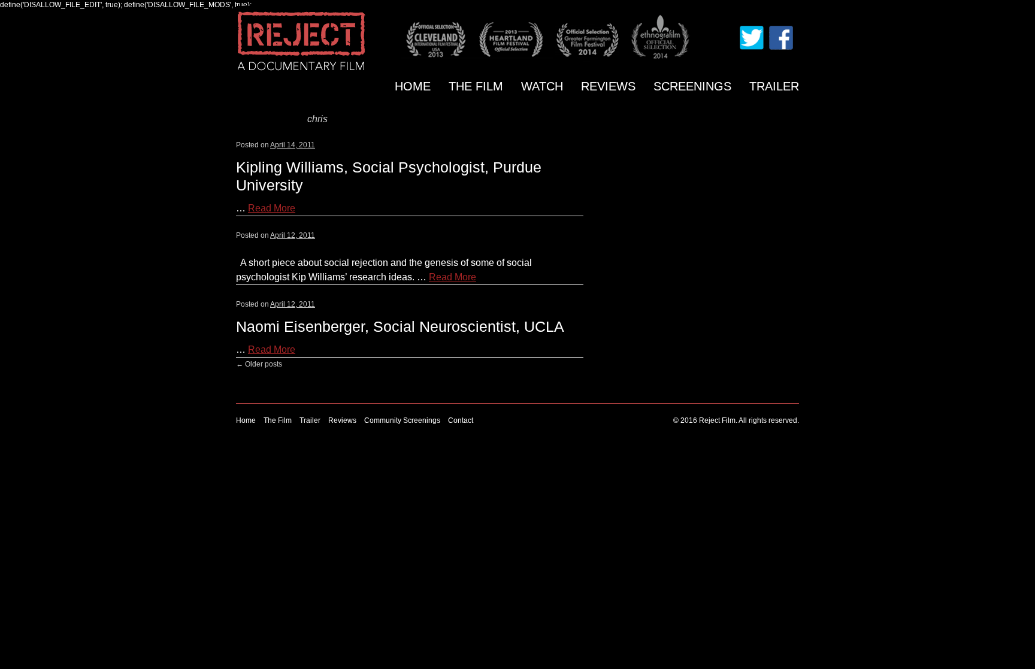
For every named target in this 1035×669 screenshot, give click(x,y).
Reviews (608, 86)
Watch (542, 86)
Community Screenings (402, 420)
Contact (460, 420)
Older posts (259, 364)
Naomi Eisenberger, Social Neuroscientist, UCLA (400, 326)
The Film (476, 86)
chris (317, 119)
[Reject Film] (306, 40)
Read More (271, 208)
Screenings (692, 86)
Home (413, 86)
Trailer (774, 86)
